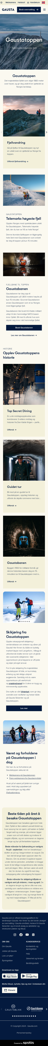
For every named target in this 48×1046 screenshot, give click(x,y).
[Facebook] (21, 934)
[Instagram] (14, 934)
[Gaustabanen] (35, 1008)
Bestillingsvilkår (32, 963)
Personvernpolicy (24, 1033)
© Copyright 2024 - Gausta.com (24, 1026)
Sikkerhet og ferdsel (34, 958)
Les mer (24, 708)
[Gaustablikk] (13, 1007)
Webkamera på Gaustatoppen (22, 775)
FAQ (28, 954)
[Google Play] (29, 976)
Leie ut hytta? (7, 956)
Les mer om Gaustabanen (22, 335)
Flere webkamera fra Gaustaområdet (25, 778)
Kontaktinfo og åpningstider (32, 947)
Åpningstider (7, 960)
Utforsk (10, 429)
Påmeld (9, 990)
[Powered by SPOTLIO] (24, 1043)
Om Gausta (6, 946)
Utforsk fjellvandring (16, 161)
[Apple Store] (10, 976)
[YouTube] (27, 934)
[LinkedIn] (33, 934)
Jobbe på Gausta (9, 951)
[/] (8, 9)
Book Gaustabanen (24, 327)
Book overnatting (29, 9)
